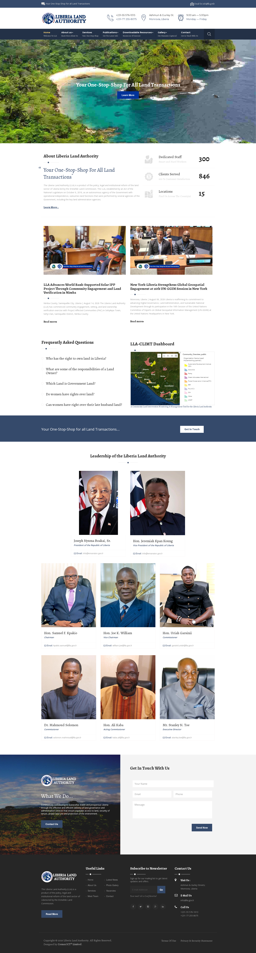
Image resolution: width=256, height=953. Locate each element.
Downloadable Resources (137, 34)
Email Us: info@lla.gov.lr (204, 3)
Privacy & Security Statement (196, 940)
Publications (110, 34)
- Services (91, 890)
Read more (50, 321)
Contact (189, 34)
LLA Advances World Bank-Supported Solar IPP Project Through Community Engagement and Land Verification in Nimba (82, 288)
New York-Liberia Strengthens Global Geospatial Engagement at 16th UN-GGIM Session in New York (168, 286)
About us (69, 34)
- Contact (108, 896)
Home (50, 34)
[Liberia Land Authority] (63, 18)
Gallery (167, 34)
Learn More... (51, 207)
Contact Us (51, 824)
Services (90, 34)
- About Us (91, 885)
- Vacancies (110, 890)
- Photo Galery (111, 885)
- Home (89, 879)
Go (161, 889)
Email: (89, 553)
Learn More (128, 95)
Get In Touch (192, 429)
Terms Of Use (168, 940)
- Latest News (111, 879)
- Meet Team (92, 896)
